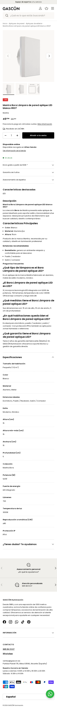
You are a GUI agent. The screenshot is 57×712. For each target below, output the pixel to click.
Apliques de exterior (34, 23)
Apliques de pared (16, 23)
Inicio (5, 23)
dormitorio (19, 323)
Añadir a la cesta (38, 135)
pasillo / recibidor (33, 323)
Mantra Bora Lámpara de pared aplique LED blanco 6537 (27, 26)
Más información (44, 124)
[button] (46, 8)
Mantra (6, 113)
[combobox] (28, 15)
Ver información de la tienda (14, 151)
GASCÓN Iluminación (15, 705)
